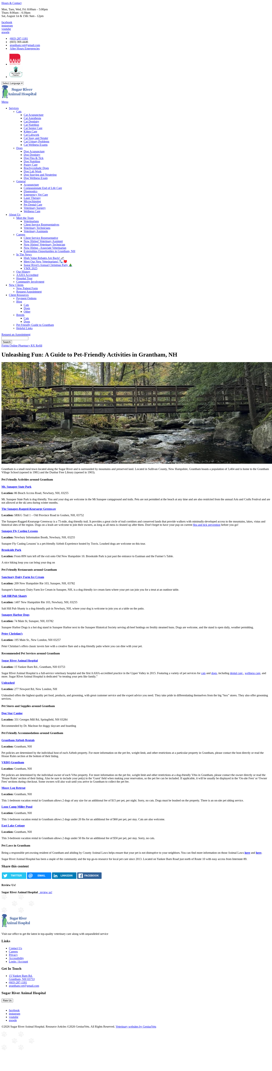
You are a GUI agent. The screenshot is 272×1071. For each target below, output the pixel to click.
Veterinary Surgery (35, 208)
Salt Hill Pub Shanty (14, 595)
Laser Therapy (32, 198)
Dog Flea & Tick (33, 158)
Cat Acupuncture (33, 114)
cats (203, 673)
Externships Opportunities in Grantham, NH (49, 251)
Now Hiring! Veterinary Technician (44, 244)
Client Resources (19, 295)
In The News (24, 254)
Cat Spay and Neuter (36, 138)
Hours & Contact (11, 3)
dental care (236, 673)
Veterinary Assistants (36, 231)
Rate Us (7, 1000)
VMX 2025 (30, 268)
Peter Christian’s (12, 633)
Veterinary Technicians (37, 227)
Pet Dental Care (33, 204)
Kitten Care (30, 131)
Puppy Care (31, 164)
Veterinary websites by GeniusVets (136, 1026)
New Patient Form (27, 288)
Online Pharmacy (20, 345)
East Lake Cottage (13, 825)
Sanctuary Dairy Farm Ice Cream (22, 577)
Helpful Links (24, 328)
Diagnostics (30, 191)
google (5, 32)
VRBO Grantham (12, 762)
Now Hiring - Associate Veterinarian (45, 247)
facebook (6, 22)
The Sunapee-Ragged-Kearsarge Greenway (28, 508)
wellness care (252, 673)
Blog (19, 301)
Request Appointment (29, 291)
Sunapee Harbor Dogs (15, 614)
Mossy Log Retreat (13, 787)
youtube (6, 28)
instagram (7, 25)
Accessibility (16, 958)
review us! (45, 892)
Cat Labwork (31, 134)
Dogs (19, 148)
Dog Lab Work (32, 171)
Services (14, 108)
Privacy (13, 954)
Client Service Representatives (41, 224)
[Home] (19, 98)
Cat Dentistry (31, 121)
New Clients (16, 285)
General (21, 181)
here (247, 852)
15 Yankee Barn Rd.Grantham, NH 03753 (22, 977)
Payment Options (26, 298)
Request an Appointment (15, 334)
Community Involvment (30, 281)
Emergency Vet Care (36, 194)
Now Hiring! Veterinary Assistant (43, 241)
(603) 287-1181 (19, 38)
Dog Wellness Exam (36, 178)
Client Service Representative (41, 237)
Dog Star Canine (12, 713)
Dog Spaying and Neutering (40, 174)
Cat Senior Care (33, 128)
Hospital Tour (24, 278)
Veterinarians (31, 221)
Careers (20, 234)
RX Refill (36, 345)
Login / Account (18, 961)
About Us (14, 214)
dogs (214, 673)
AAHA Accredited (27, 275)
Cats (18, 111)
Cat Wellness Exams (36, 144)
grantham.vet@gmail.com (25, 45)
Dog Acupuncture (34, 151)
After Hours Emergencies (25, 48)
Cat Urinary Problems (36, 141)
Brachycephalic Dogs (36, 168)
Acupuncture (31, 184)
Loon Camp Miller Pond (16, 806)
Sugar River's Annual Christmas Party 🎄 (48, 265)
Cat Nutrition (31, 124)
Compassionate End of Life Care (43, 188)
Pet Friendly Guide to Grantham (35, 324)
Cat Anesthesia (32, 118)
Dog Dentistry (32, 154)
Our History (23, 271)
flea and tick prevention (206, 524)
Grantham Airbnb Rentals (18, 740)
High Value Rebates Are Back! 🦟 (44, 258)
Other (27, 311)
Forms (5, 345)
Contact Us (15, 948)
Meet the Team (25, 217)
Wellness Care (32, 211)
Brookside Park (11, 549)
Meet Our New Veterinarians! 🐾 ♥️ (45, 261)
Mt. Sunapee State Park (16, 486)
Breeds (20, 314)
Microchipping (32, 201)
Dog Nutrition (32, 161)
